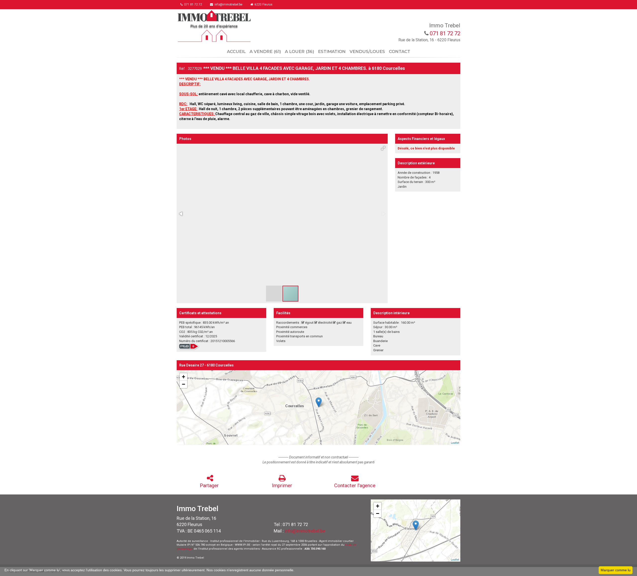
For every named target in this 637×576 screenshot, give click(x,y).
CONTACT (399, 51)
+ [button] (183, 377)
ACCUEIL (236, 51)
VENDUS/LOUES (367, 51)
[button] (383, 148)
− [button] (183, 384)
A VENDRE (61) (265, 51)
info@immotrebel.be (305, 530)
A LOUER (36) (299, 51)
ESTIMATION (332, 51)
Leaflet (455, 442)
